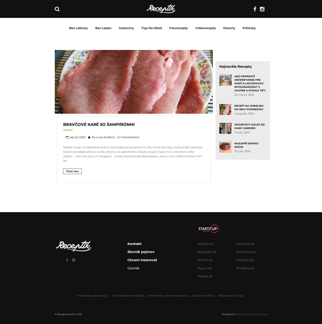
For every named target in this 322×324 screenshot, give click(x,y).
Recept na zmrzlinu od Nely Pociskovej (248, 107)
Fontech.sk (245, 244)
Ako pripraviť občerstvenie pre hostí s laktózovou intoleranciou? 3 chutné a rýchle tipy (250, 83)
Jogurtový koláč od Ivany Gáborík (249, 126)
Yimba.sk (205, 276)
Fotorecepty (178, 28)
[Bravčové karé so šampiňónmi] (134, 81)
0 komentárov (130, 137)
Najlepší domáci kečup (246, 145)
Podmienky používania (92, 295)
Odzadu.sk (245, 260)
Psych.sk (204, 268)
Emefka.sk (245, 268)
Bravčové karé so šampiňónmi (99, 124)
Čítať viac (72, 171)
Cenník (133, 268)
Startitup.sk (246, 252)
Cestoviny (126, 28)
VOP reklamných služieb (128, 295)
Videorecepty (205, 28)
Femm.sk (205, 260)
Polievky (249, 28)
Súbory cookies (203, 295)
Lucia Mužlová (105, 137)
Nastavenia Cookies (230, 295)
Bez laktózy (78, 28)
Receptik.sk (207, 252)
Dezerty (229, 28)
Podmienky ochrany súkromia (168, 295)
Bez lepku (103, 28)
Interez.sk (205, 244)
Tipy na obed (151, 28)
